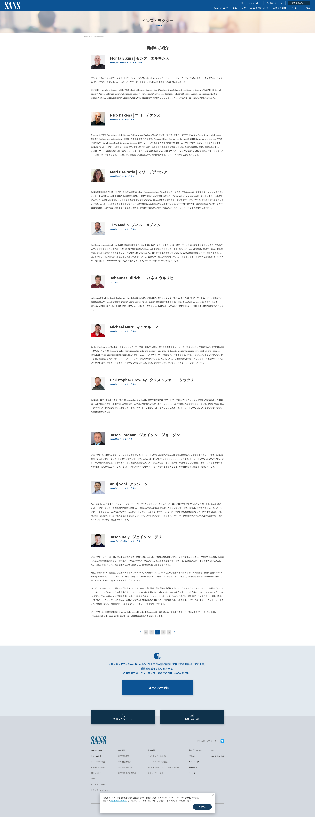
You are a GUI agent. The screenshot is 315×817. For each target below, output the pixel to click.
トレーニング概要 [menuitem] (98, 762)
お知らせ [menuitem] (192, 756)
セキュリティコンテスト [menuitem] (100, 790)
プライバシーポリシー (118, 800)
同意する (202, 807)
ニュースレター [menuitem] (195, 761)
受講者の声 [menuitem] (193, 767)
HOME (86, 36)
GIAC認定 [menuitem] (122, 750)
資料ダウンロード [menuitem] (195, 750)
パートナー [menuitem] (193, 773)
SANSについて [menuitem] (96, 750)
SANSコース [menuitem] (95, 779)
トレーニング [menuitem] (96, 756)
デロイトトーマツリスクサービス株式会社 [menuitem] (164, 767)
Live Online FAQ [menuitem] (217, 756)
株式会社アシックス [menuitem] (155, 773)
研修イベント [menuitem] (96, 773)
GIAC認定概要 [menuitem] (123, 756)
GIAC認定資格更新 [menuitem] (125, 767)
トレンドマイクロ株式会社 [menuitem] (158, 756)
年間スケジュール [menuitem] (98, 767)
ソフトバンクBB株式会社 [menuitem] (157, 762)
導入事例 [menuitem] (151, 750)
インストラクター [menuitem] (98, 784)
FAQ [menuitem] (212, 750)
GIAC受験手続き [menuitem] (124, 762)
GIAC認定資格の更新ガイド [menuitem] (128, 773)
